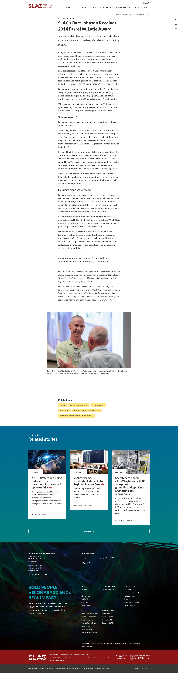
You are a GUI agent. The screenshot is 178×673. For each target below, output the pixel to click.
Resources (84, 602)
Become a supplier (108, 617)
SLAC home (54, 654)
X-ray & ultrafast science (89, 614)
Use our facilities (107, 620)
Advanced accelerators (88, 617)
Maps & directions (66, 654)
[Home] (37, 657)
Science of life (85, 626)
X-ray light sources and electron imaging (87, 410)
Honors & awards (98, 405)
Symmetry (131, 593)
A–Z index (136, 643)
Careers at (107, 623)
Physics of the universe (89, 623)
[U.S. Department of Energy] (139, 657)
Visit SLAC (84, 599)
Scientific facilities (108, 590)
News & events (130, 587)
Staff (84, 643)
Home (117, 14)
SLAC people (64, 410)
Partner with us (107, 614)
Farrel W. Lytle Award (96, 71)
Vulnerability (121, 643)
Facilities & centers (111, 587)
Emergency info (79, 654)
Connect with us (86, 605)
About (83, 587)
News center (140, 14)
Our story (84, 590)
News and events (127, 14)
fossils (88, 201)
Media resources (129, 596)
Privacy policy (96, 643)
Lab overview (85, 596)
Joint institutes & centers (110, 593)
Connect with (33, 568)
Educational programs (131, 602)
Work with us (108, 610)
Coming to (34, 565)
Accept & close (142, 668)
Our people (84, 593)
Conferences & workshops (78, 405)
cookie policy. (104, 668)
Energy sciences (86, 629)
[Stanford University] (121, 657)
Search (145, 3)
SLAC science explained (89, 632)
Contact (32, 570)
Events (62, 405)
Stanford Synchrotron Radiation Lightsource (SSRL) (76, 415)
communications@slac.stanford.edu (93, 261)
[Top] (173, 637)
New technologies (87, 620)
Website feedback (87, 646)
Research (85, 610)
